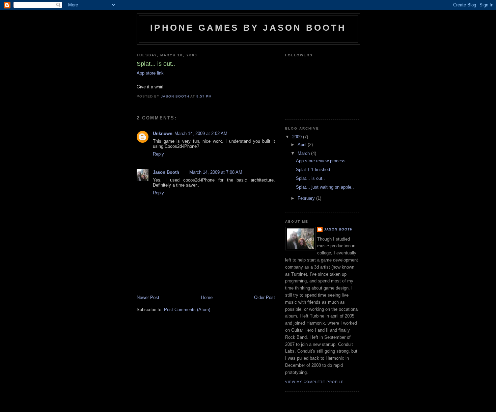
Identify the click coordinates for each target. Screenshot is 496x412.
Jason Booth (166, 172)
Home (207, 297)
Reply (158, 154)
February (307, 198)
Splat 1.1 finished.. (314, 169)
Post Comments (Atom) (187, 309)
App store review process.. (322, 160)
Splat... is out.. (310, 178)
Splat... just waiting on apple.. (325, 187)
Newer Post (148, 297)
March (304, 153)
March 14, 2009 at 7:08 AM (215, 172)
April (303, 144)
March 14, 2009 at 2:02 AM (200, 133)
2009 (297, 136)
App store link (150, 73)
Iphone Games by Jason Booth (248, 28)
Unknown (162, 133)
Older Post (264, 297)
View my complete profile (314, 382)
